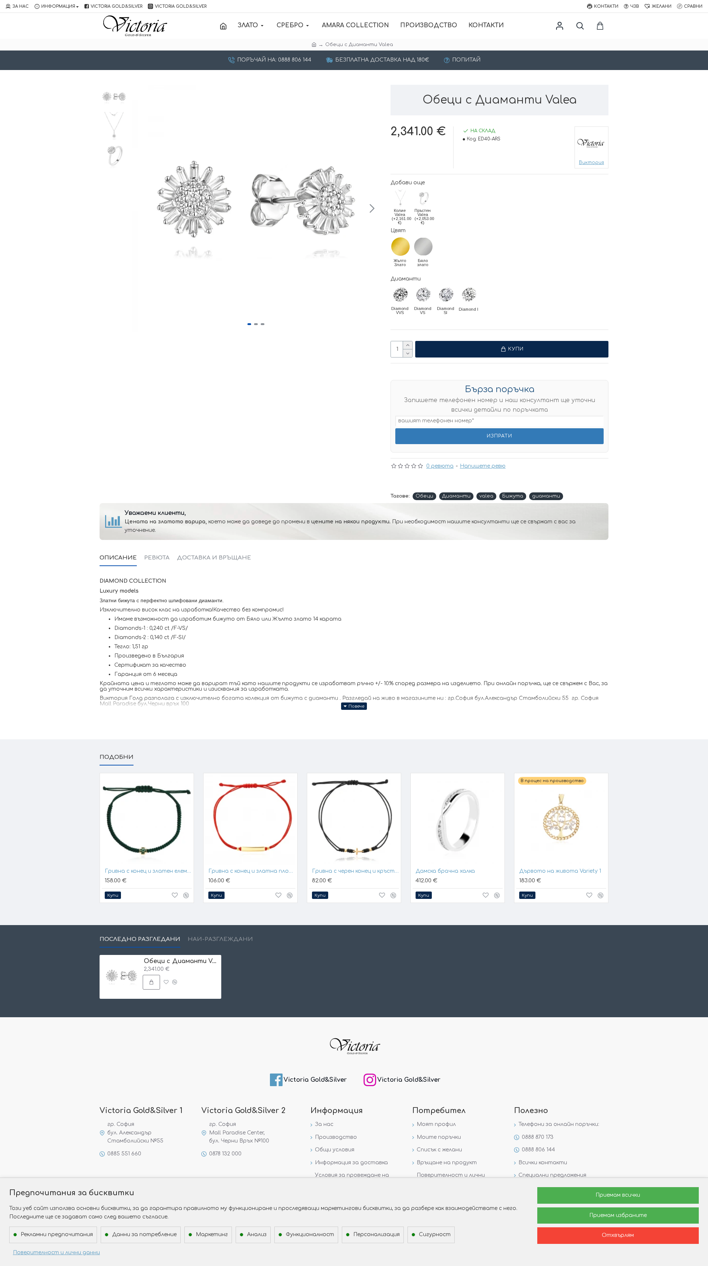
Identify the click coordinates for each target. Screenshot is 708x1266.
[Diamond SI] (446, 294)
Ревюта (157, 558)
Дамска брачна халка (445, 871)
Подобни (116, 757)
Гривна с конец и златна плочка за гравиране (251, 871)
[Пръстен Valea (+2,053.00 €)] (423, 198)
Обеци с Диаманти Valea (181, 961)
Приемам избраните (618, 1215)
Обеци (424, 496)
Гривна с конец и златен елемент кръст (148, 871)
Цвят (398, 230)
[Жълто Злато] (400, 247)
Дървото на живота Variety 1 (560, 871)
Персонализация (376, 1234)
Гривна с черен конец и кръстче (355, 871)
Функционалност (310, 1234)
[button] (139, 208)
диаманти (546, 496)
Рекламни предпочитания (57, 1234)
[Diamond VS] (423, 294)
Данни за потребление (144, 1234)
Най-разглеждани (220, 939)
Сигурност (435, 1234)
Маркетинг (212, 1234)
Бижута (512, 496)
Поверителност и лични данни (56, 1252)
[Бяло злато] (423, 247)
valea (486, 496)
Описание (118, 558)
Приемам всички (618, 1195)
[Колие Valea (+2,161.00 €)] (400, 198)
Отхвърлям (618, 1235)
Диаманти (406, 279)
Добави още (408, 182)
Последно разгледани (140, 939)
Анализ (257, 1234)
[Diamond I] (469, 294)
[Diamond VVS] (400, 294)
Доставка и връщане (214, 558)
